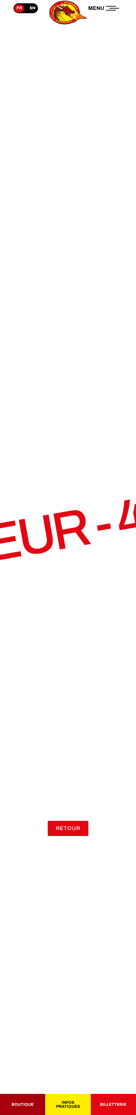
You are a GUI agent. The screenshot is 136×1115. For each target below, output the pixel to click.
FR (19, 8)
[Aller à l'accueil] (68, 24)
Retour (68, 828)
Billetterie (113, 1104)
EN (32, 8)
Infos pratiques (68, 1104)
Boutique (23, 1104)
